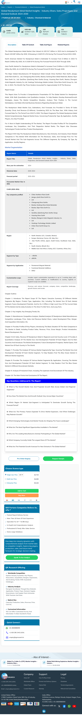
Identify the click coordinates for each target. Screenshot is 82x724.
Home (3, 7)
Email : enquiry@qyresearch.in (10, 689)
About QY (27, 678)
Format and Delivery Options (47, 681)
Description (12, 45)
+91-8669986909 (14, 628)
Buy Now (21, 495)
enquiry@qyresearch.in (16, 637)
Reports (10, 7)
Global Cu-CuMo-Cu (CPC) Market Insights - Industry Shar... (22, 662)
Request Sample (58, 459)
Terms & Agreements (67, 685)
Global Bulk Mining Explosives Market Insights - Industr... (63, 662)
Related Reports (63, 45)
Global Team (27, 685)
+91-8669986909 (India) (8, 685)
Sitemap (41, 688)
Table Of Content (28, 45)
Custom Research (29, 688)
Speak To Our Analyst (22, 557)
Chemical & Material (21, 7)
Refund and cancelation (68, 688)
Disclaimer (64, 681)
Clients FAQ (42, 685)
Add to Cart (22, 491)
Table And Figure (46, 45)
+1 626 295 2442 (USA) (16, 632)
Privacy (63, 678)
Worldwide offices (29, 681)
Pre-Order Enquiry (23, 459)
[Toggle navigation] (79, 2)
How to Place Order (45, 678)
